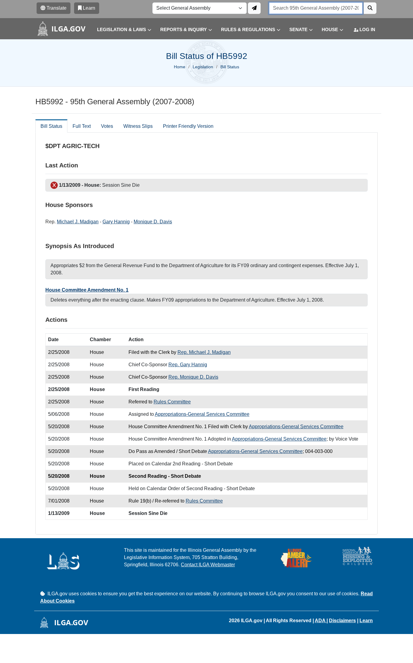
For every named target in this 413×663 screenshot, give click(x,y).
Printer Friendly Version (188, 126)
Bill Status (51, 126)
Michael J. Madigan (78, 221)
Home (179, 66)
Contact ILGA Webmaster (208, 564)
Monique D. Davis (153, 221)
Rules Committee (172, 401)
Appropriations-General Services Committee (202, 414)
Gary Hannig (116, 221)
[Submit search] (370, 8)
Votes (107, 126)
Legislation (203, 66)
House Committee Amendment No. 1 (86, 290)
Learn (366, 620)
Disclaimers (342, 620)
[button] (119, 29)
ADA (321, 620)
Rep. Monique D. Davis (193, 377)
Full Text (82, 126)
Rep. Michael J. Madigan (204, 352)
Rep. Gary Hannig (187, 364)
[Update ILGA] (254, 8)
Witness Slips (138, 126)
